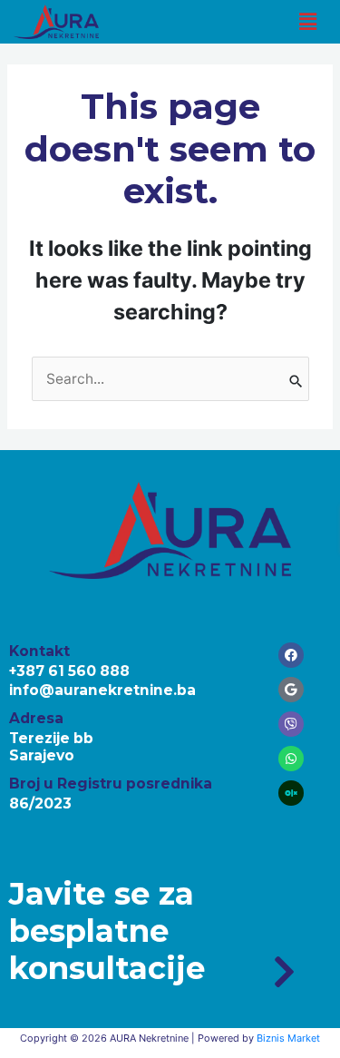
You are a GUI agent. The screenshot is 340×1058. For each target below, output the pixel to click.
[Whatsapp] (291, 758)
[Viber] (291, 724)
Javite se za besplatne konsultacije (107, 931)
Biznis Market (288, 1038)
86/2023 (40, 803)
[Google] (291, 689)
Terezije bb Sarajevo (51, 747)
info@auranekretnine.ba (102, 690)
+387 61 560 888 (69, 671)
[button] (307, 21)
